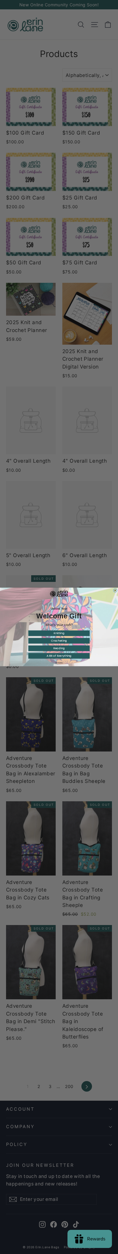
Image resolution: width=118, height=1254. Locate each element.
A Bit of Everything (59, 656)
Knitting (59, 633)
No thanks (59, 663)
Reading (59, 648)
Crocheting (59, 641)
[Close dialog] (115, 590)
